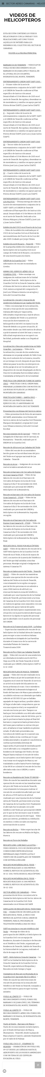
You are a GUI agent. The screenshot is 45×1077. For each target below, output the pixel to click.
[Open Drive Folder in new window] (38, 1065)
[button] (3, 3)
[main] (22, 17)
